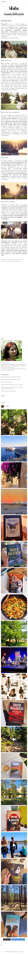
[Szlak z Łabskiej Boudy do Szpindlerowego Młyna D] (14, 739)
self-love (13, 261)
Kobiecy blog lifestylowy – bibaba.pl (15, 951)
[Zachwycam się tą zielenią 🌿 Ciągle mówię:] (14, 634)
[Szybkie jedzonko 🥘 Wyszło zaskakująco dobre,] (14, 607)
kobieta (16, 259)
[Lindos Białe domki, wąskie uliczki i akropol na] (14, 475)
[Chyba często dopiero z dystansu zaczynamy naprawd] (14, 845)
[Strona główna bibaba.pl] (14, 11)
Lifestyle (10, 259)
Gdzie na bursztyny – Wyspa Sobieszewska (10, 379)
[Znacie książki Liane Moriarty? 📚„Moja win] (14, 924)
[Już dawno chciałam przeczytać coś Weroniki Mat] (14, 528)
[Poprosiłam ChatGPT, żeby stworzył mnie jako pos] (14, 686)
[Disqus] (14, 281)
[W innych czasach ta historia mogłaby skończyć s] (14, 871)
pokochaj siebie (7, 261)
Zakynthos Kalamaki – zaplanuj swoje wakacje (11, 376)
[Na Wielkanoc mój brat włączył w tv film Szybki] (14, 898)
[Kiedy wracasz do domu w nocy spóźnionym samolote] (14, 501)
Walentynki (18, 261)
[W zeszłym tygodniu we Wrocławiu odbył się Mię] (14, 660)
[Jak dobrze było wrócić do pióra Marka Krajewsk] (14, 554)
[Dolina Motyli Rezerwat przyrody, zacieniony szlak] (14, 422)
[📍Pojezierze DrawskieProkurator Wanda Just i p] (14, 581)
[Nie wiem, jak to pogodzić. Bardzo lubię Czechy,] (14, 792)
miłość (19, 259)
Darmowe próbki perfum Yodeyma (8, 391)
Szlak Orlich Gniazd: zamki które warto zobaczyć (11, 384)
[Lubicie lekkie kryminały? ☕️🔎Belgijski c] (14, 766)
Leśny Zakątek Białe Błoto (6, 382)
